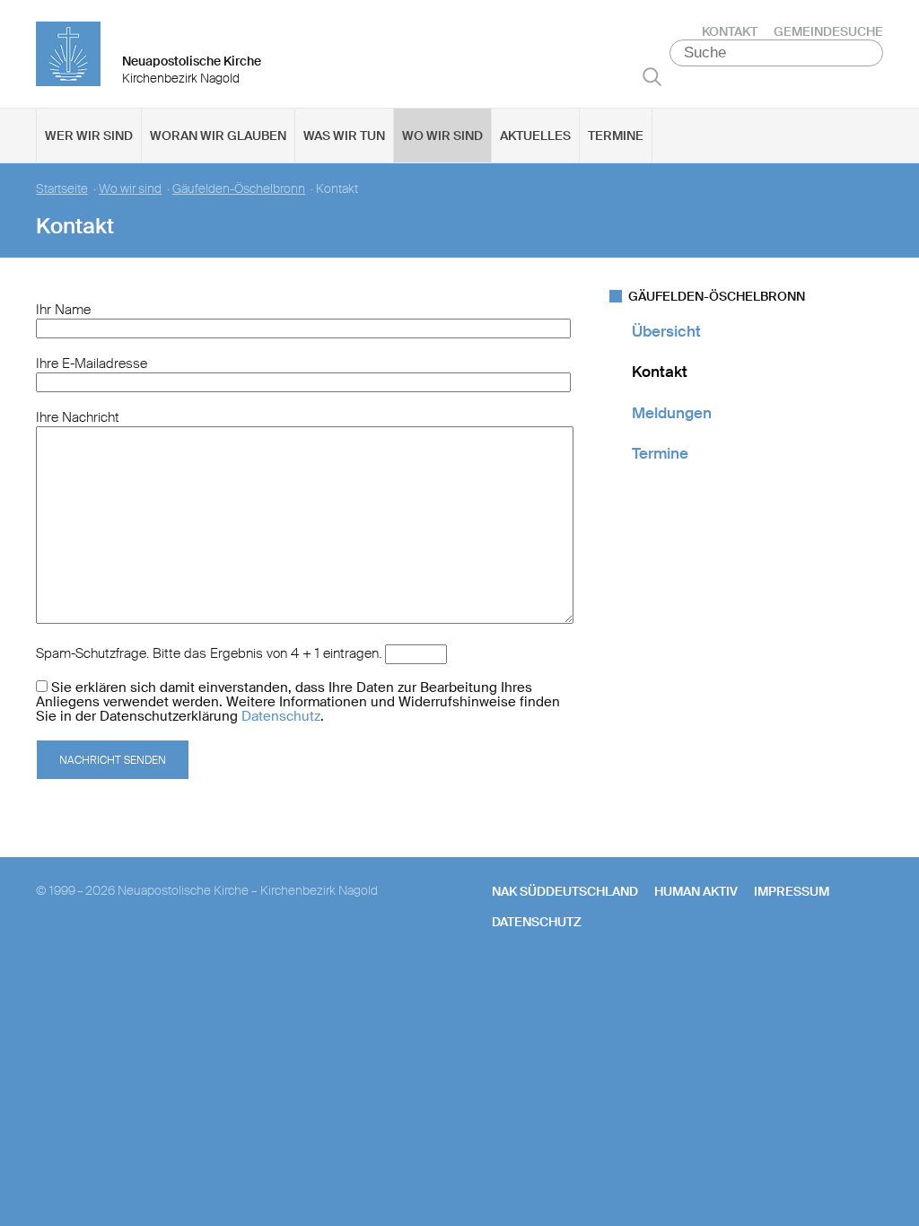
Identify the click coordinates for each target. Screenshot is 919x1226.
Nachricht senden (112, 760)
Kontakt (729, 31)
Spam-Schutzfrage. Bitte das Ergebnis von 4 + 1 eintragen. (208, 653)
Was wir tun (344, 135)
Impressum (791, 891)
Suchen (652, 76)
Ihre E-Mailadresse (91, 363)
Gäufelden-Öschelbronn (238, 189)
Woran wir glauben (218, 135)
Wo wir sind (442, 135)
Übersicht (666, 331)
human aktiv (696, 891)
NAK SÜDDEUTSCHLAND (565, 891)
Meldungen (672, 413)
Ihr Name (63, 310)
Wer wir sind (89, 135)
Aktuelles (535, 135)
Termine (615, 135)
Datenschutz (280, 716)
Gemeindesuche (828, 31)
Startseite (62, 189)
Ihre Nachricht (77, 417)
